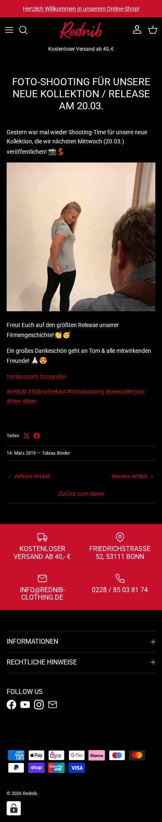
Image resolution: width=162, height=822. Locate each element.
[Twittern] (26, 436)
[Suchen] (27, 30)
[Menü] (9, 30)
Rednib (30, 793)
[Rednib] (81, 30)
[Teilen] (37, 436)
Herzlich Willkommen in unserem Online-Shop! (81, 8)
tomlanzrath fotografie (36, 376)
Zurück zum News (81, 493)
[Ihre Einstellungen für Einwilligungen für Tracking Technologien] (14, 808)
